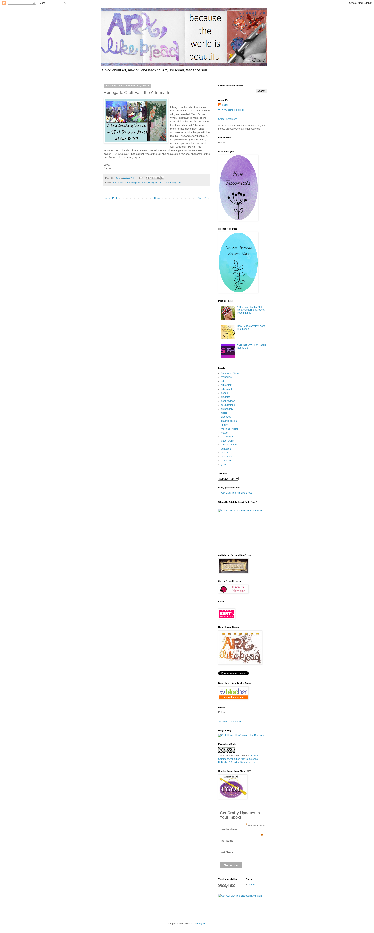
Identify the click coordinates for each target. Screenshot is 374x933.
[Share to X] (155, 178)
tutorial (224, 452)
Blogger (201, 923)
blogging (225, 397)
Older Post (203, 198)
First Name (226, 840)
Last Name (226, 852)
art (222, 381)
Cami (225, 104)
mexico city (227, 436)
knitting (225, 424)
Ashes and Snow (230, 373)
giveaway (226, 416)
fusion (224, 413)
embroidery (227, 409)
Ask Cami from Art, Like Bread (236, 492)
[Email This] (147, 178)
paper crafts (227, 440)
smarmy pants (175, 182)
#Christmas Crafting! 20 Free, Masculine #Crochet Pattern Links (250, 310)
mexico (225, 432)
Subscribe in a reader (230, 721)
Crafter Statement (227, 119)
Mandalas (226, 377)
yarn (223, 464)
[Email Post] (141, 178)
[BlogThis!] (151, 178)
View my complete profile (231, 110)
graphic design (229, 421)
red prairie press (139, 182)
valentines (226, 460)
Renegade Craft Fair (157, 182)
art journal (226, 389)
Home (157, 198)
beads (224, 393)
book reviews (228, 401)
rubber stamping (229, 444)
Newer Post (111, 198)
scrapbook (226, 448)
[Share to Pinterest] (162, 178)
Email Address (241, 829)
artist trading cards (121, 182)
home (252, 884)
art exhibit (226, 385)
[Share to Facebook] (159, 178)
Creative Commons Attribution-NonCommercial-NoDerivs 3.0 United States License (238, 759)
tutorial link (227, 456)
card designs (228, 405)
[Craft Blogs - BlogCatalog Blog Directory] (241, 735)
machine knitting (229, 429)
